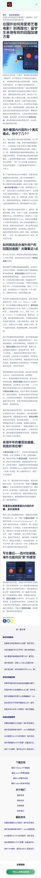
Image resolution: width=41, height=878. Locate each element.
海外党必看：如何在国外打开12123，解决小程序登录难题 (20, 669)
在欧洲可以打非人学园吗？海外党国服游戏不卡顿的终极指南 (20, 709)
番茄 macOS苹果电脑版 (20, 773)
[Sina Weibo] (12, 621)
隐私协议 (20, 800)
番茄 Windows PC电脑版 (20, 768)
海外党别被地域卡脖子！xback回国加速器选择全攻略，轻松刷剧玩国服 (20, 730)
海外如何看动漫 (10, 187)
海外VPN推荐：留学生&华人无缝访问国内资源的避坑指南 (20, 749)
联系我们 (20, 811)
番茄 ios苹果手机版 (20, 778)
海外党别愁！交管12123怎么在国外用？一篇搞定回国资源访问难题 (20, 663)
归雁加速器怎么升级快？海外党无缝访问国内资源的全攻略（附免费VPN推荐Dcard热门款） (20, 723)
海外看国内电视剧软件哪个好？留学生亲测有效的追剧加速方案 (20, 656)
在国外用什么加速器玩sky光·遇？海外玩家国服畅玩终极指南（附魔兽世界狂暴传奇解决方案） (20, 690)
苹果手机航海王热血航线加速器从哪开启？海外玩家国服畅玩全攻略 (20, 683)
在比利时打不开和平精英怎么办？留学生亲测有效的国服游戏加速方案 (20, 703)
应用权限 (20, 806)
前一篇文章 (20, 629)
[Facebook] (5, 621)
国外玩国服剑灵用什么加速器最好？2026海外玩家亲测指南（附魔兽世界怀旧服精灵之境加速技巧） (20, 696)
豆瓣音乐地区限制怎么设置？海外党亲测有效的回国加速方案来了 (20, 643)
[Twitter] (8, 621)
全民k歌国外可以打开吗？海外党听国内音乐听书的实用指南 (20, 650)
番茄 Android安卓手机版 (20, 783)
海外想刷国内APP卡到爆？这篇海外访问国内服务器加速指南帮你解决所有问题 (20, 743)
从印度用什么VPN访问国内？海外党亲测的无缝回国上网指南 (20, 736)
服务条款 (20, 795)
